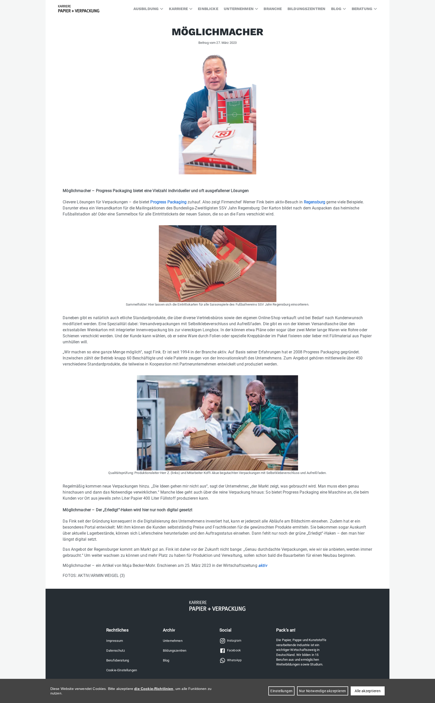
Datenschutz (115, 650)
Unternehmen (173, 641)
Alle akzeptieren (368, 691)
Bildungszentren (174, 650)
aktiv (262, 565)
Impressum (114, 641)
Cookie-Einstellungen (121, 670)
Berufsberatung (117, 660)
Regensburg (315, 202)
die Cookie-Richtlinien (153, 689)
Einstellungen (281, 691)
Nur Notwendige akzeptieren (322, 691)
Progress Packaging (168, 202)
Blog (166, 660)
